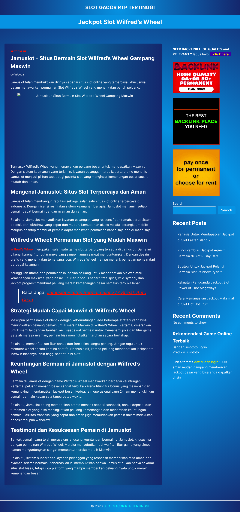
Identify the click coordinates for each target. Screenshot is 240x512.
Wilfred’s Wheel (22, 249)
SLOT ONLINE (18, 51)
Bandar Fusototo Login (190, 347)
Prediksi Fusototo (186, 352)
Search (178, 203)
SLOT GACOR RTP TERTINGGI (126, 506)
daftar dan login (206, 362)
